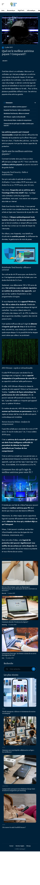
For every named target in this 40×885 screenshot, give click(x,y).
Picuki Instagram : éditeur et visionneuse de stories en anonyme (18, 712)
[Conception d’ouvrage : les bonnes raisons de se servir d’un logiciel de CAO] (20, 640)
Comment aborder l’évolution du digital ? (15, 622)
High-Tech (5, 786)
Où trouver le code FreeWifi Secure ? (14, 827)
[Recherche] (37, 4)
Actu (3, 658)
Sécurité (4, 61)
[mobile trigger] (3, 4)
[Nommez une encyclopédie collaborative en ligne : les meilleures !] (20, 730)
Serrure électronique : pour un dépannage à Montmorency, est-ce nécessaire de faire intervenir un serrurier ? (19, 589)
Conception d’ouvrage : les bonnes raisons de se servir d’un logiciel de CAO (19, 654)
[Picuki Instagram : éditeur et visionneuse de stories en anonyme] (20, 692)
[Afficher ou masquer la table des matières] (24, 103)
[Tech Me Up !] (13, 4)
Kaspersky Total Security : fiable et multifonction (17, 110)
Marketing (4, 625)
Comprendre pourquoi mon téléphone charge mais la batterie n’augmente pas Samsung (18, 790)
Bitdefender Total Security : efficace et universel (16, 113)
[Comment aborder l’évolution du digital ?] (20, 608)
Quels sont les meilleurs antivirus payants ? (15, 107)
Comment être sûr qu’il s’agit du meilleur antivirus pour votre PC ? (19, 124)
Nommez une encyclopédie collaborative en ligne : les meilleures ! (18, 751)
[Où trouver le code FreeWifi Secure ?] (20, 808)
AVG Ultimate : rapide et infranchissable (14, 117)
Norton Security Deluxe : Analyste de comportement (18, 120)
